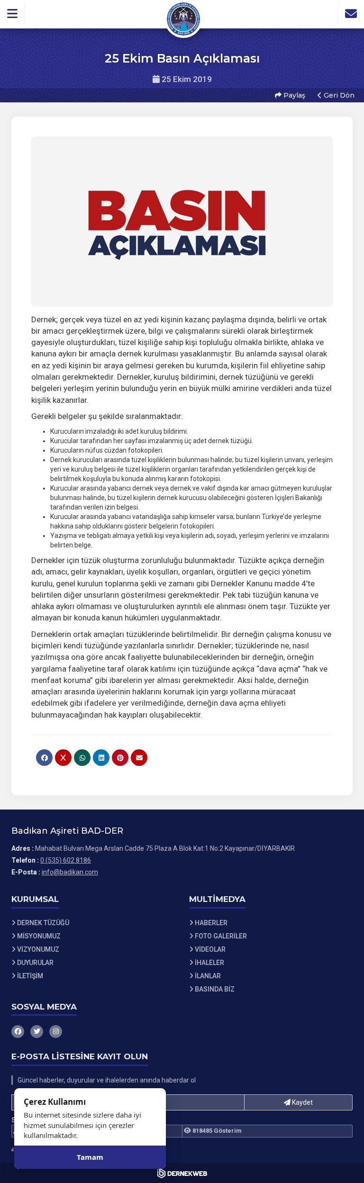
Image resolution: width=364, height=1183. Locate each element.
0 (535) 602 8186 (65, 860)
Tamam (90, 1157)
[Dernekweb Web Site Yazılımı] (182, 1173)
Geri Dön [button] (338, 95)
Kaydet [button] (302, 1102)
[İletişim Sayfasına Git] (350, 13)
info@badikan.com (70, 872)
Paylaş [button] (293, 95)
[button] (12, 13)
